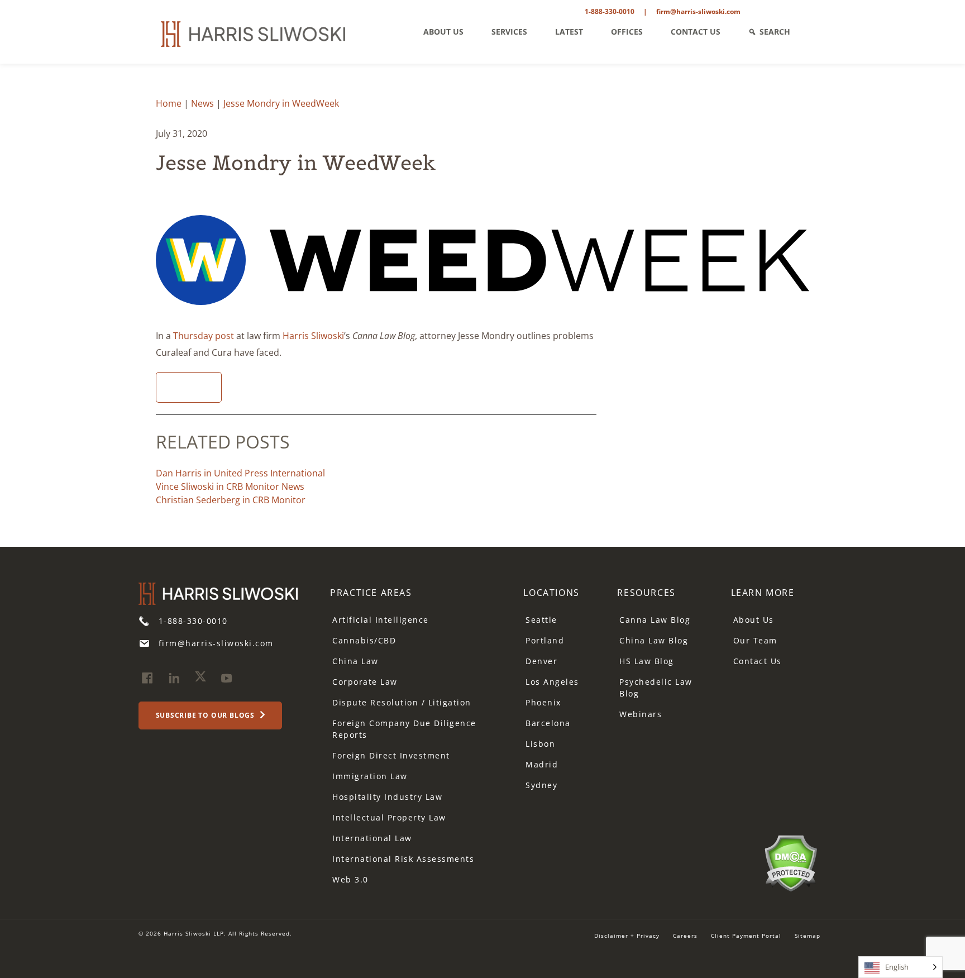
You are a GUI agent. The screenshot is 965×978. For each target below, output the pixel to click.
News (202, 103)
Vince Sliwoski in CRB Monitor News (230, 486)
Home (168, 103)
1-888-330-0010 (609, 11)
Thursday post (203, 336)
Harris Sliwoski (313, 336)
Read (185, 387)
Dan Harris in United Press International (240, 473)
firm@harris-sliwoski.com (698, 11)
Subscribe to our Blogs (206, 715)
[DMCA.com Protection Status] (790, 862)
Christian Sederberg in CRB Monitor (230, 500)
